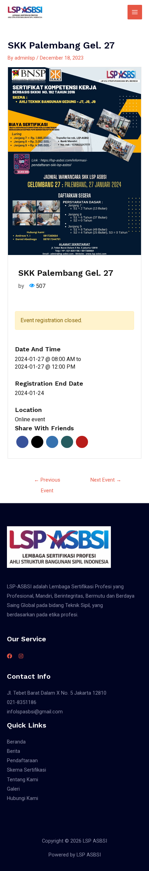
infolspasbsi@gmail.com (35, 712)
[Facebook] (9, 656)
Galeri (13, 789)
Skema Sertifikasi (26, 770)
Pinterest (82, 442)
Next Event (105, 480)
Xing (67, 442)
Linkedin (52, 442)
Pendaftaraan (22, 760)
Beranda (16, 742)
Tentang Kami (22, 779)
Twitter (37, 442)
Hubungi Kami (22, 798)
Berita (13, 751)
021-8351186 (21, 702)
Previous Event (47, 481)
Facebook (22, 442)
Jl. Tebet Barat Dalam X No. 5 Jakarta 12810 (56, 693)
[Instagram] (21, 656)
